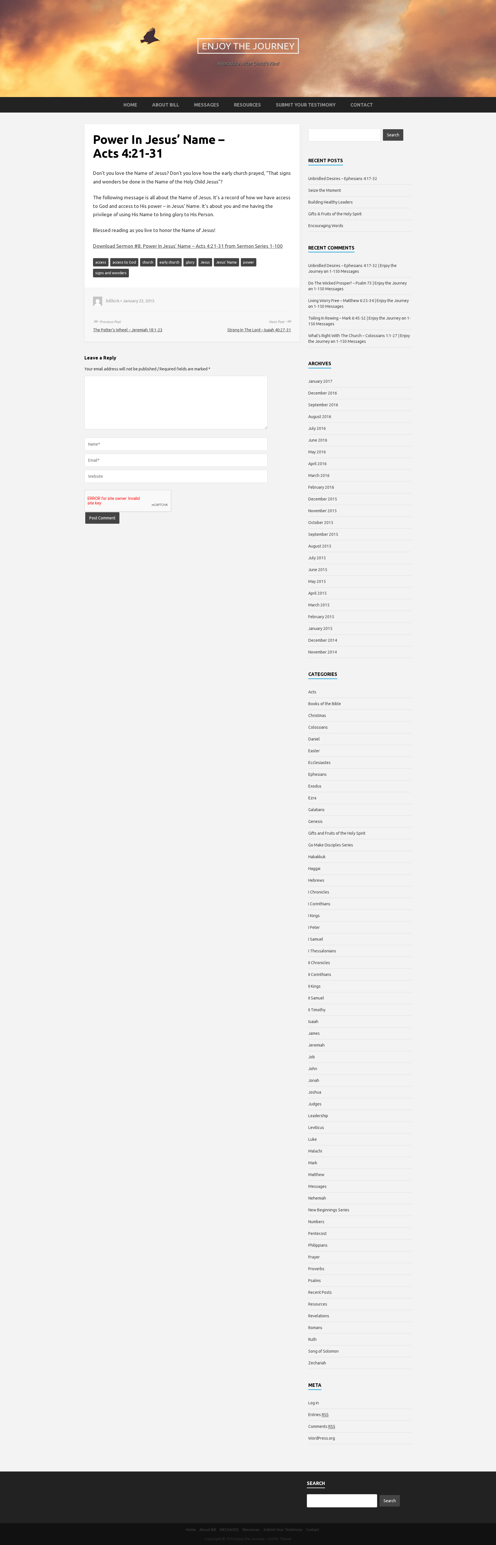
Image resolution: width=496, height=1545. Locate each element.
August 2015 (319, 546)
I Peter (314, 927)
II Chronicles (319, 962)
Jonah (313, 1080)
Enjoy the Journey (248, 46)
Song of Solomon (323, 1351)
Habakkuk (317, 856)
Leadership (318, 1115)
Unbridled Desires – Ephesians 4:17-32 (342, 178)
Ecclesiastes (319, 762)
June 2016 (317, 440)
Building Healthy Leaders (330, 202)
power (248, 262)
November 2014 (322, 652)
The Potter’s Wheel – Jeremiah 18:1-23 (127, 330)
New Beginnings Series (328, 1210)
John (312, 1068)
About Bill (165, 104)
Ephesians (317, 774)
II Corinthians (319, 974)
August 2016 (319, 416)
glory (190, 262)
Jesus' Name (226, 262)
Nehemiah (317, 1198)
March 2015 (319, 605)
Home (130, 104)
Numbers (316, 1221)
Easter (314, 751)
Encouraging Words (325, 225)
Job (311, 1057)
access (100, 262)
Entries (318, 1414)
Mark (312, 1163)
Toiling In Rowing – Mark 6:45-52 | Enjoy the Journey (354, 318)
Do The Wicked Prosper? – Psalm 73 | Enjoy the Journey (357, 283)
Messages (317, 1186)
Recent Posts (320, 1292)
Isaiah (313, 1021)
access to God (124, 262)
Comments (321, 1426)
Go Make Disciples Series (330, 845)
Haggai (314, 868)
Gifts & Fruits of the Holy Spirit (335, 214)
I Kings (314, 915)
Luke (312, 1139)
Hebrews (316, 880)
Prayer (314, 1257)
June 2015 (317, 569)
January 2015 (320, 628)
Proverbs (316, 1268)
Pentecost (317, 1233)
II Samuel (316, 998)
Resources (247, 104)
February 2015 (321, 616)
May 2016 (317, 452)
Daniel (314, 739)
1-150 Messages (344, 271)
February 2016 (321, 487)
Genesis (315, 821)
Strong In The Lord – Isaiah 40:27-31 (259, 330)
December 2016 (322, 393)
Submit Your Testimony (306, 104)
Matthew (316, 1174)
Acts (312, 692)
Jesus (205, 262)
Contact (361, 104)
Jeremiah (316, 1045)
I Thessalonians (322, 951)
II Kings (314, 986)
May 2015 (317, 581)
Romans (315, 1327)
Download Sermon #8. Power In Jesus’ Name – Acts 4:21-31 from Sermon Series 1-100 (188, 246)
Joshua (314, 1092)
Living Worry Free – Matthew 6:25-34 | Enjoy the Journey (358, 300)
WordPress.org (321, 1438)
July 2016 (317, 428)
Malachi (315, 1151)
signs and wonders (111, 273)
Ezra (312, 798)
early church (169, 262)
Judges (314, 1104)
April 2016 (317, 463)
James (314, 1033)
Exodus (314, 786)
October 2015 (320, 522)
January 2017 (320, 381)
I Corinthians (319, 904)
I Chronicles (318, 892)
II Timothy (317, 1010)
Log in (313, 1403)
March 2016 (319, 475)
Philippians (318, 1245)
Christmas (317, 715)
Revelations (318, 1316)
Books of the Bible (324, 703)
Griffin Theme (279, 1539)
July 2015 (317, 558)
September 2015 (323, 534)
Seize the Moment (324, 190)
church (147, 262)
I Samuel (315, 939)
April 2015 (317, 593)
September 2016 (323, 405)
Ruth (312, 1339)
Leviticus (316, 1127)
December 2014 (322, 640)
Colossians (318, 727)
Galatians (316, 809)
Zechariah (317, 1363)
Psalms (314, 1280)
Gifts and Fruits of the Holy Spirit (336, 833)
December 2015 (322, 499)
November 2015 (322, 510)
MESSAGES (206, 104)
